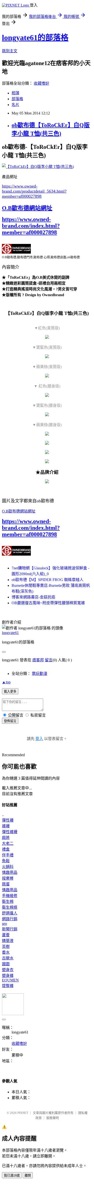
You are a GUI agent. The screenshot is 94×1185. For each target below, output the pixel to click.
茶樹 (6, 946)
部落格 (17, 99)
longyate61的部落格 (35, 37)
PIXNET (22, 1113)
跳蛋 (6, 884)
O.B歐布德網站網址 (27, 208)
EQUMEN (10, 980)
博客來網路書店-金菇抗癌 (33, 597)
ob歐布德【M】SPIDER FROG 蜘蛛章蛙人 (47, 580)
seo (4, 923)
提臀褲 (7, 986)
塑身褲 (7, 976)
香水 (6, 952)
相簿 (15, 93)
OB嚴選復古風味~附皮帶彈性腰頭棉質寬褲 (48, 603)
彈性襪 (7, 820)
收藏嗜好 (41, 83)
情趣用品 (9, 872)
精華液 (7, 941)
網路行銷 (9, 919)
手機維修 (9, 896)
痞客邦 (38, 660)
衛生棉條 (9, 907)
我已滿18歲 (12, 1175)
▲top (6, 682)
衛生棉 (7, 901)
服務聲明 (52, 1118)
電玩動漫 (39, 674)
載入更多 (10, 691)
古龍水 (7, 958)
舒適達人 (9, 913)
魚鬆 (6, 861)
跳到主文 (9, 51)
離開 (28, 1175)
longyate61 (10, 633)
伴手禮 (7, 855)
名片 (15, 105)
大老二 (7, 843)
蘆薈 (6, 935)
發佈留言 (10, 721)
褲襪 (6, 826)
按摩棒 (7, 878)
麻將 (6, 838)
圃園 (6, 964)
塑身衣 (7, 970)
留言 (49, 660)
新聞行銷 (9, 929)
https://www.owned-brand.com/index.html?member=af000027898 (31, 225)
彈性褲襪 (9, 832)
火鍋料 (7, 867)
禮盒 (6, 849)
